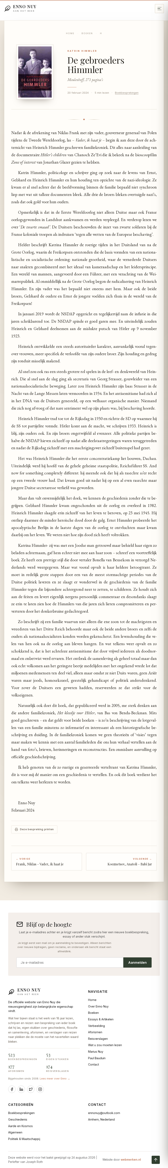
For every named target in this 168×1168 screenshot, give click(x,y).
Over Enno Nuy (98, 1006)
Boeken (87, 33)
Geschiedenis (17, 1119)
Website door (121, 1159)
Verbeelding (96, 1026)
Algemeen (15, 1132)
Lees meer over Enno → (55, 1078)
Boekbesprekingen (126, 92)
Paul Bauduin (97, 1058)
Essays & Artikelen (101, 1019)
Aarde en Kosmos (20, 1126)
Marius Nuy (95, 1051)
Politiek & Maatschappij (24, 1139)
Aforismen (95, 1032)
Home (70, 33)
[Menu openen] (159, 8)
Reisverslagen (98, 1038)
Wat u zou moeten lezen (105, 1045)
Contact (93, 1064)
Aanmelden (137, 962)
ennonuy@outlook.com (104, 1113)
